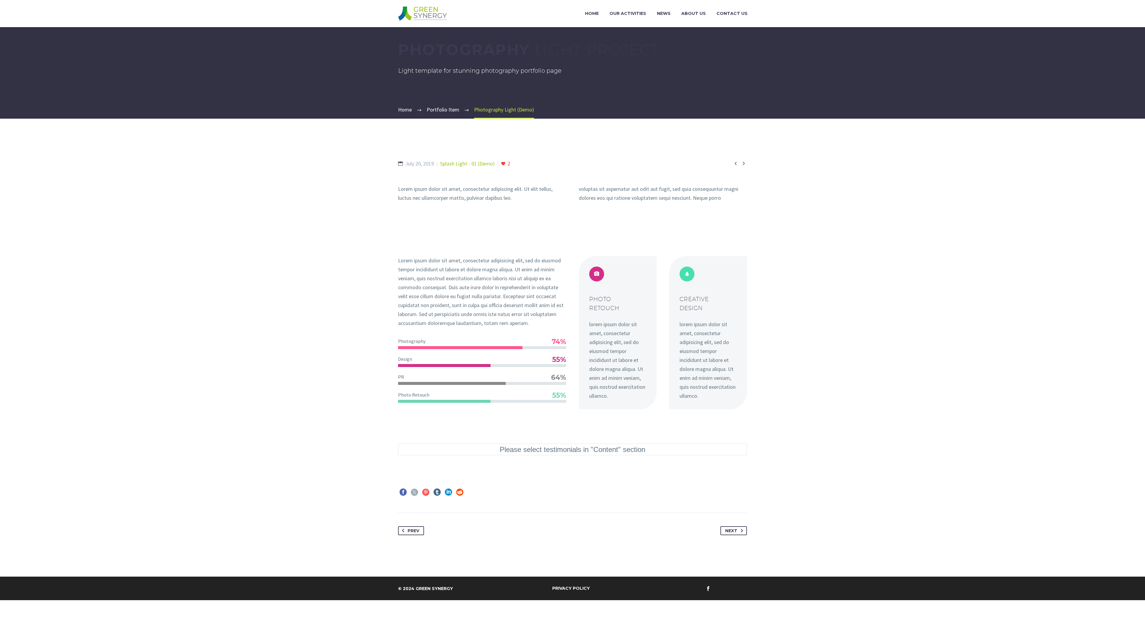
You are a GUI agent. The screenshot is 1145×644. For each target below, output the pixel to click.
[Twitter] (414, 492)
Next (731, 530)
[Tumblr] (437, 492)
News (664, 13)
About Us (693, 13)
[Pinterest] (425, 492)
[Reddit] (459, 492)
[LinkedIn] (448, 492)
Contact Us (732, 13)
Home (592, 13)
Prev (413, 530)
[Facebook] (403, 492)
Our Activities (627, 13)
